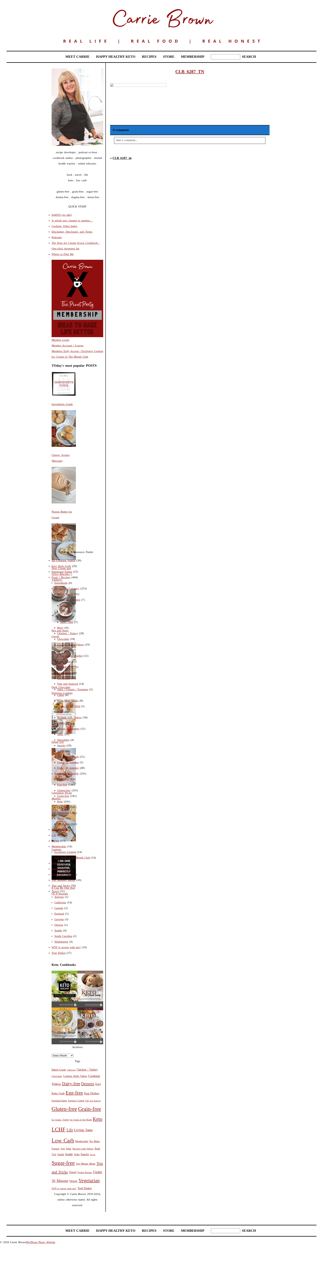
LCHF (58, 1129)
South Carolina (63, 936)
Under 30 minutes (68, 767)
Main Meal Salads (68, 700)
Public (68, 1148)
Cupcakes (65, 610)
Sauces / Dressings (68, 728)
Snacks (61, 745)
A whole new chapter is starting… (72, 220)
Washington (61, 941)
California (60, 902)
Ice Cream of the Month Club (72, 857)
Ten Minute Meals (68, 756)
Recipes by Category (66, 588)
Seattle (58, 930)
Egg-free (62, 784)
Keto (60, 801)
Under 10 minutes (68, 762)
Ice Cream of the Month (81, 1120)
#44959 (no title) (62, 214)
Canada (58, 908)
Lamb (60, 695)
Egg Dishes (64, 672)
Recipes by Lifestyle (66, 773)
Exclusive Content (65, 851)
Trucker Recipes (84, 1172)
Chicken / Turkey (67, 633)
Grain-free (63, 795)
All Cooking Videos (63, 560)
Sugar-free (63, 812)
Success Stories (61, 868)
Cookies (65, 605)
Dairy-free (63, 779)
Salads (61, 723)
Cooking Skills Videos (70, 644)
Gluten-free (63, 790)
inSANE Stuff (60, 829)
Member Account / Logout (67, 345)
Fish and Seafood (67, 683)
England (59, 913)
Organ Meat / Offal (68, 706)
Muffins (64, 616)
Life (54, 835)
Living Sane (83, 1130)
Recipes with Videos (69, 717)
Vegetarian (63, 823)
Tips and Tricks (61, 885)
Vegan (60, 818)
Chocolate (63, 638)
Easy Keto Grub (61, 566)
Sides (60, 734)
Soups (60, 751)
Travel (55, 891)
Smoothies (63, 739)
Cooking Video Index (64, 226)
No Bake (65, 661)
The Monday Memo (63, 880)
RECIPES (149, 56)
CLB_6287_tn (122, 158)
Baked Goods (65, 594)
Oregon (58, 924)
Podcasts (57, 237)
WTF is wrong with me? (66, 947)
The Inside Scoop (62, 874)
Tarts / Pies (66, 622)
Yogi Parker (59, 952)
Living (55, 840)
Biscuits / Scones (70, 599)
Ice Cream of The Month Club (70, 356)
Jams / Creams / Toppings (72, 689)
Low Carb (63, 807)
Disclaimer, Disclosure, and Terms (72, 231)
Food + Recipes (61, 577)
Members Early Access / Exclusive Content (77, 351)
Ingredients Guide (62, 404)
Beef (60, 627)
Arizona (59, 896)
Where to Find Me (63, 254)
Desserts (62, 650)
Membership (59, 846)
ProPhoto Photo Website (41, 1242)
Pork (60, 711)
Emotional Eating (62, 571)
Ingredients (60, 582)
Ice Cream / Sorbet (71, 655)
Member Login (60, 339)
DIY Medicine (65, 666)
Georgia (59, 919)
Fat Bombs (63, 678)
